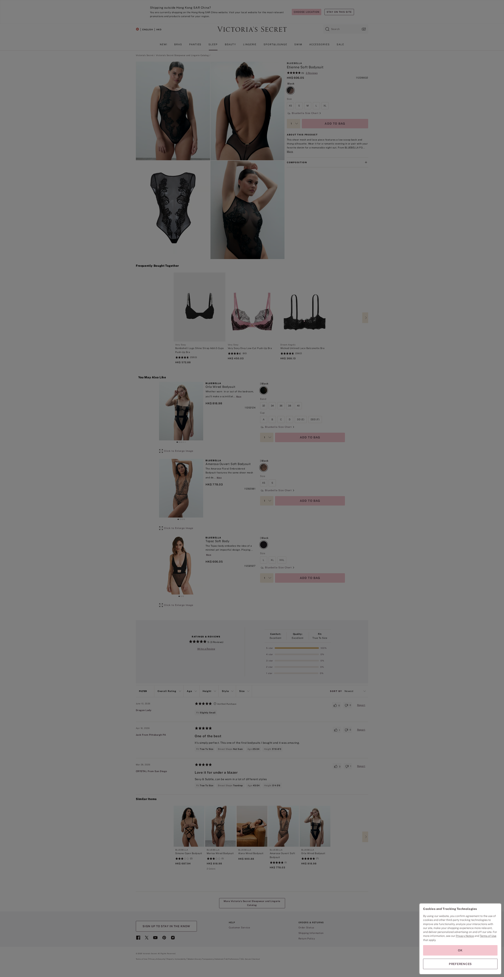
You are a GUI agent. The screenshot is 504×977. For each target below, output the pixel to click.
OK (460, 950)
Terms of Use (488, 935)
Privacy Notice (465, 935)
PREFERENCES (460, 964)
